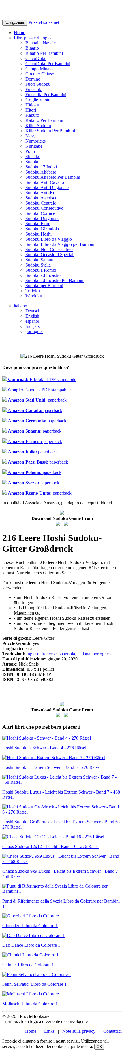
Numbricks (35, 141)
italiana (83, 653)
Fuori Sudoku (37, 84)
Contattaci (112, 1031)
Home (19, 32)
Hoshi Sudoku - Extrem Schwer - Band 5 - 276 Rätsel (51, 767)
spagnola (67, 653)
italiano (20, 305)
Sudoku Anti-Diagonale (47, 187)
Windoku (33, 295)
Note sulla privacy (78, 1031)
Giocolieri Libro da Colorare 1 (30, 925)
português (34, 331)
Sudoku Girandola (42, 228)
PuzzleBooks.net (44, 22)
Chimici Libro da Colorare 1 (28, 964)
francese (49, 653)
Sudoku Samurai (40, 259)
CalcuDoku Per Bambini (47, 63)
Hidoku (32, 104)
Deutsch (32, 310)
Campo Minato (39, 68)
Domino (32, 79)
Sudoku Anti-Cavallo (44, 182)
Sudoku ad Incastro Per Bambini (54, 280)
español (32, 321)
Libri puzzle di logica (33, 37)
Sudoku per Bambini (44, 285)
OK (99, 1047)
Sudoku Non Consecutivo (49, 249)
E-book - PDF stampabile (41, 379)
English (32, 316)
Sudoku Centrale (40, 203)
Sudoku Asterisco (41, 197)
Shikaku (32, 156)
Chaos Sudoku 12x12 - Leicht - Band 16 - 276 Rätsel (50, 846)
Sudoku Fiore (37, 223)
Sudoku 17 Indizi (41, 166)
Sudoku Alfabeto (40, 172)
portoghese (102, 653)
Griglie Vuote (37, 99)
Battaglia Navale (40, 42)
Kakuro (32, 115)
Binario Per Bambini (44, 53)
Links (49, 1031)
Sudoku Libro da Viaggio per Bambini (60, 244)
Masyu (31, 135)
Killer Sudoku (38, 125)
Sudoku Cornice (40, 213)
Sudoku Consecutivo (44, 208)
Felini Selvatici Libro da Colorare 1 (34, 984)
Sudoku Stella (38, 264)
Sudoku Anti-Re (40, 192)
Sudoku (32, 161)
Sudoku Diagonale (42, 218)
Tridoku (32, 290)
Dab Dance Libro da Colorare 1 (31, 945)
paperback (37, 400)
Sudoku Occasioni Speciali (49, 254)
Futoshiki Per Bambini (45, 94)
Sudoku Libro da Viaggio (48, 239)
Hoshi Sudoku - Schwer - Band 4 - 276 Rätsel (44, 747)
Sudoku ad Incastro (43, 275)
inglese (33, 653)
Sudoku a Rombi (40, 270)
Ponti (30, 151)
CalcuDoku (35, 58)
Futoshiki (33, 89)
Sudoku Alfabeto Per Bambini (52, 177)
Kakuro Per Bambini (44, 120)
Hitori (30, 110)
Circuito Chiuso (39, 73)
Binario (32, 48)
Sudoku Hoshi (38, 234)
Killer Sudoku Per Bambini (50, 130)
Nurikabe (33, 146)
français (32, 326)
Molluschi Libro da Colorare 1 (30, 1003)
